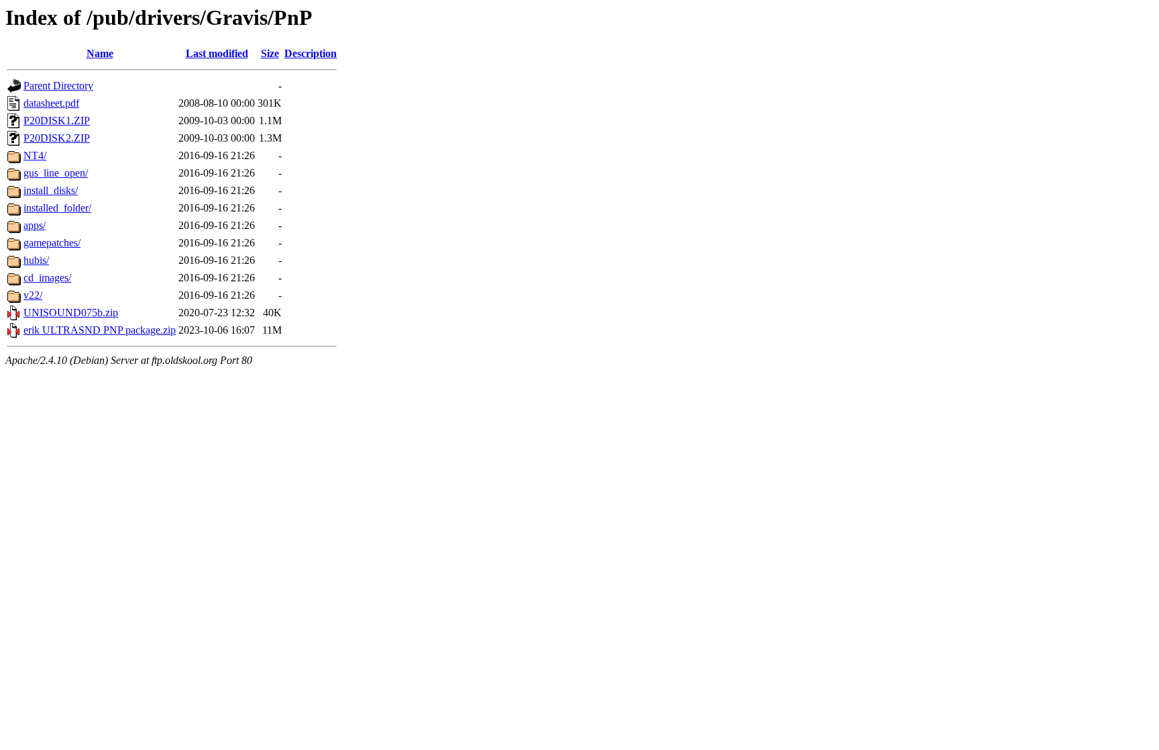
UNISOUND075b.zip (70, 312)
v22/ (32, 295)
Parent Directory (58, 85)
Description (310, 53)
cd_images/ (47, 277)
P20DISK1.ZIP (56, 120)
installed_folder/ (57, 208)
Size (270, 53)
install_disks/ (50, 190)
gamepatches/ (51, 242)
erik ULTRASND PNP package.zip (99, 330)
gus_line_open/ (55, 173)
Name (100, 53)
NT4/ (34, 155)
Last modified (217, 53)
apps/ (34, 225)
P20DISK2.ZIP (56, 138)
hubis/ (36, 260)
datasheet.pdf (51, 103)
